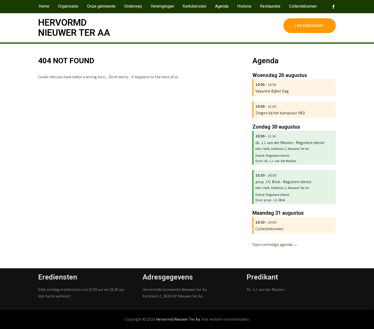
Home (44, 6)
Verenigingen (162, 6)
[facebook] (330, 6)
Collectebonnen (303, 6)
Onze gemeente (101, 6)
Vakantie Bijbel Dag (272, 91)
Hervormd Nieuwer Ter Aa (74, 27)
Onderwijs (133, 6)
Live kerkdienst (309, 25)
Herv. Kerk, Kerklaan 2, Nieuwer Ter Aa (282, 148)
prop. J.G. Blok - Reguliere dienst (283, 181)
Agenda (221, 6)
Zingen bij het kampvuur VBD (280, 113)
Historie (244, 6)
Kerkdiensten (194, 6)
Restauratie (270, 6)
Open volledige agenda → (274, 244)
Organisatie (68, 6)
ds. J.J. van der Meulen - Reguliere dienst (289, 142)
